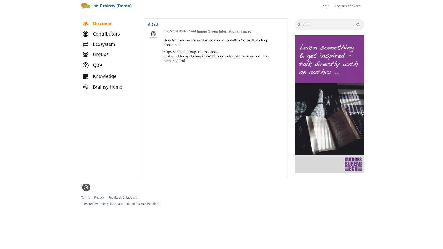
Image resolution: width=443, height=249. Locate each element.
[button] (103, 34)
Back (154, 24)
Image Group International (218, 31)
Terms (85, 197)
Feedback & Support (122, 197)
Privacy (99, 197)
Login (325, 5)
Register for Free (347, 5)
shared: (246, 31)
